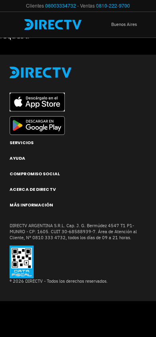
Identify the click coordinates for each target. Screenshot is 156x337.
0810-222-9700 (113, 5)
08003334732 (60, 5)
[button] (130, 25)
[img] (15, 25)
